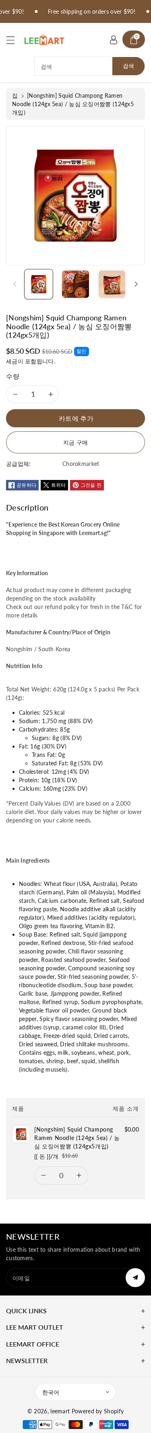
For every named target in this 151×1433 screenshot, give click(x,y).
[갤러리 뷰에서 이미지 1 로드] (39, 284)
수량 (12, 376)
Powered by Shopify (98, 1411)
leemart (60, 1411)
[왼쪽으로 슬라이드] (15, 284)
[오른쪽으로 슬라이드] (136, 284)
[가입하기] (135, 1277)
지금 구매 (75, 442)
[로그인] (113, 39)
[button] (14, 40)
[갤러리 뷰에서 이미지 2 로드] (75, 284)
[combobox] (90, 66)
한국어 (50, 1392)
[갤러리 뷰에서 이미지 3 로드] (111, 284)
